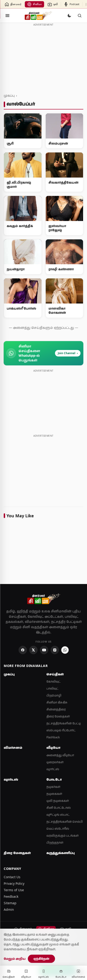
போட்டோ (54, 779)
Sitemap (10, 903)
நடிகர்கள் (53, 787)
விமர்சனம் (13, 748)
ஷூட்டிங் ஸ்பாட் (58, 815)
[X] (33, 650)
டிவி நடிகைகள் (57, 801)
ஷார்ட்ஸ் (52, 769)
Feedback (11, 896)
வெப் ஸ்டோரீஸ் (57, 829)
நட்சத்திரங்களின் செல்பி (64, 822)
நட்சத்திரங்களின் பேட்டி (63, 723)
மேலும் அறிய (15, 959)
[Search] (79, 15)
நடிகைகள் (54, 794)
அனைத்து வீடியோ (60, 755)
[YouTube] (44, 650)
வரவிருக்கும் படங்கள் (62, 836)
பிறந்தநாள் (54, 843)
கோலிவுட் (53, 681)
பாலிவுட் (52, 688)
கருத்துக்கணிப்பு (60, 853)
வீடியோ (53, 748)
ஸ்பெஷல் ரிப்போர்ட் (61, 730)
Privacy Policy (14, 883)
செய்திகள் (55, 674)
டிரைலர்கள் (55, 762)
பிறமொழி (53, 695)
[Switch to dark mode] (69, 15)
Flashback (53, 737)
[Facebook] (23, 650)
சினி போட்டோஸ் (58, 808)
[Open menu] (7, 15)
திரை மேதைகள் (58, 716)
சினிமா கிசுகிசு (57, 702)
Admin (9, 909)
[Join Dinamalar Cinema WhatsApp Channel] (65, 650)
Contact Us (12, 877)
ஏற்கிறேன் (41, 959)
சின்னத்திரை (56, 709)
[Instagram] (55, 650)
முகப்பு (9, 95)
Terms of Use (14, 890)
